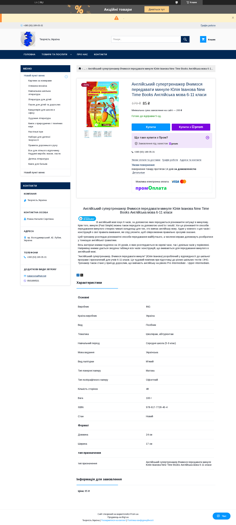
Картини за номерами (40, 80)
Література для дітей (39, 99)
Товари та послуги (54, 54)
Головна (29, 54)
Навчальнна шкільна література (39, 92)
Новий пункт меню (34, 75)
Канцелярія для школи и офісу (41, 111)
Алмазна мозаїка (37, 86)
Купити (151, 127)
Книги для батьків (37, 164)
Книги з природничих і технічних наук (45, 125)
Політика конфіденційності (140, 520)
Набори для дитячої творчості (39, 138)
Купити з (185, 127)
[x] (81, 275)
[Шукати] (185, 39)
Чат (224, 516)
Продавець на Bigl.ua (118, 517)
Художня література (39, 118)
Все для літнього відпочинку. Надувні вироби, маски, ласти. (44, 152)
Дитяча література (38, 158)
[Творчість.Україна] (28, 45)
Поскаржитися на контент (113, 520)
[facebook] (78, 275)
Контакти (100, 54)
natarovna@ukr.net (36, 276)
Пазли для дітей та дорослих (44, 104)
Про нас (82, 54)
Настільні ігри (35, 131)
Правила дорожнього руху (43, 145)
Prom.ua (134, 514)
